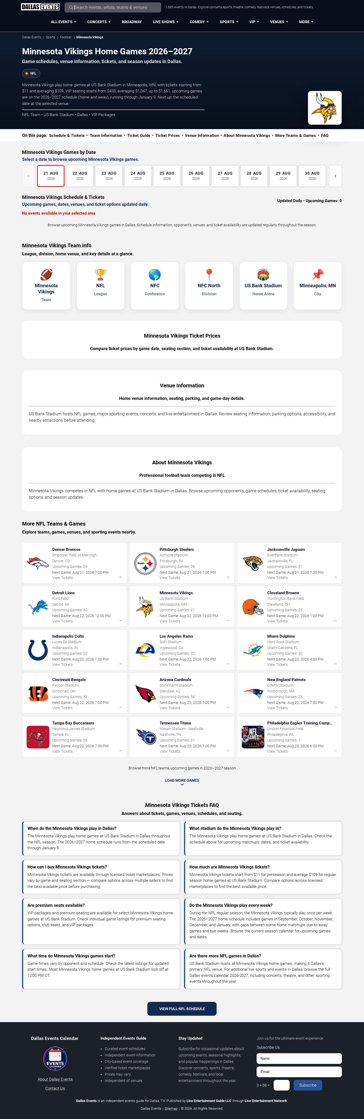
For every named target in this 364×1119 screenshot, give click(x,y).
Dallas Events (31, 37)
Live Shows (164, 22)
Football (66, 37)
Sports (227, 22)
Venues (277, 22)
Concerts (97, 22)
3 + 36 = (263, 1085)
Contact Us (55, 1088)
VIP (252, 22)
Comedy (197, 22)
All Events (61, 22)
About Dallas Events (55, 1079)
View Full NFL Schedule (182, 1009)
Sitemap (171, 1108)
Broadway (132, 22)
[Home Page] (40, 7)
